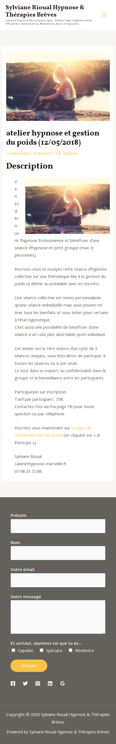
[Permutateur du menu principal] (104, 15)
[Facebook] (12, 683)
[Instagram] (37, 683)
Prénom (20, 515)
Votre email (24, 569)
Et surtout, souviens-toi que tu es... (48, 643)
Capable (25, 650)
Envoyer (29, 665)
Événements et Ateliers (30, 153)
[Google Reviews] (62, 683)
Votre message (27, 596)
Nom (17, 542)
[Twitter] (25, 683)
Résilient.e (84, 650)
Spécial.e (54, 650)
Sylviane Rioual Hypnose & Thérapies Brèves (45, 11)
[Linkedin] (50, 683)
